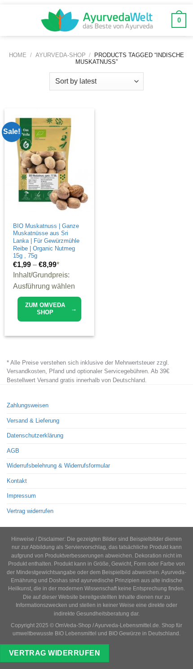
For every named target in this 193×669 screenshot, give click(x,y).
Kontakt (17, 480)
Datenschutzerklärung (35, 435)
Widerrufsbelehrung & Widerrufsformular (58, 465)
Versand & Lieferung (33, 420)
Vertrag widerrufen (30, 511)
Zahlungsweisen (27, 405)
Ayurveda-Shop (60, 55)
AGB (13, 450)
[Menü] (13, 20)
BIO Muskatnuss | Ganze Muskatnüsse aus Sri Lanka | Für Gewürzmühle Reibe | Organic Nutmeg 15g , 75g (46, 241)
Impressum (21, 495)
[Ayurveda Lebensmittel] (96, 20)
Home (17, 55)
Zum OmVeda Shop (51, 309)
